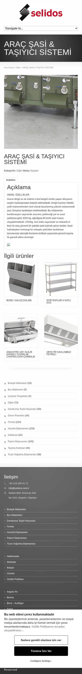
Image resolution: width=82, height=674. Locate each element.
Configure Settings (40, 661)
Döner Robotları (16, 415)
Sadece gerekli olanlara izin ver (41, 640)
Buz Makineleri (15, 389)
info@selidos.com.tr (19, 488)
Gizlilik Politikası (15, 579)
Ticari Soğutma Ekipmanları (22, 454)
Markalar (11, 562)
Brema (10, 597)
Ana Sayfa (9, 67)
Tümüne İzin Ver (41, 651)
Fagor (10, 609)
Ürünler (11, 573)
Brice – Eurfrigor (15, 603)
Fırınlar (11, 422)
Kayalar (35, 170)
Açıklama (10, 180)
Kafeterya (13, 435)
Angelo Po (12, 591)
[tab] (10, 179)
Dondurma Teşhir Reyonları (22, 409)
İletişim (10, 567)
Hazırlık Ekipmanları (18, 428)
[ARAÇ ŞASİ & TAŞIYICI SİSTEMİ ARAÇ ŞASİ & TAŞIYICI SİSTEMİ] (8, 245)
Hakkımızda (13, 556)
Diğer (18, 67)
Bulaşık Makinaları (17, 383)
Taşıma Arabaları (16, 448)
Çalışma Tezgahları (18, 396)
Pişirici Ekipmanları (18, 441)
